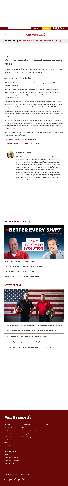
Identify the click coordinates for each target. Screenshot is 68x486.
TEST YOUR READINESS (51, 41)
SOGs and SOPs (27, 143)
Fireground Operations (12, 143)
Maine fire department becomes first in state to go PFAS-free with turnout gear (31, 331)
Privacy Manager (46, 425)
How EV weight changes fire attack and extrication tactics (23, 266)
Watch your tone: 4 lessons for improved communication (22, 276)
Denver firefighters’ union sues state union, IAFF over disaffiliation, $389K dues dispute (34, 325)
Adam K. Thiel (25, 78)
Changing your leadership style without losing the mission (23, 261)
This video (7, 90)
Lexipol (16, 474)
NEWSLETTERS (37, 28)
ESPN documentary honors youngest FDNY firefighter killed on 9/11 (28, 336)
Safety (6, 56)
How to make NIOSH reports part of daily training (20, 271)
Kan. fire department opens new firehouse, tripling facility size (27, 342)
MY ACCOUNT (46, 28)
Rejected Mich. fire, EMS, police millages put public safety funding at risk (30, 347)
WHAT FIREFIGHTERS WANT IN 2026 (30, 41)
